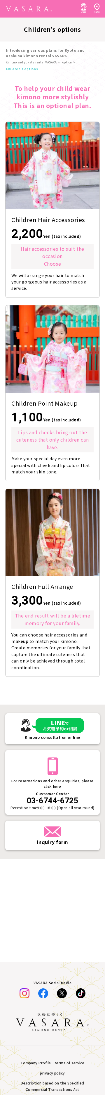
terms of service (70, 1062)
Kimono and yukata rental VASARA (31, 62)
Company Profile (36, 1062)
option (67, 62)
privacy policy (52, 1072)
